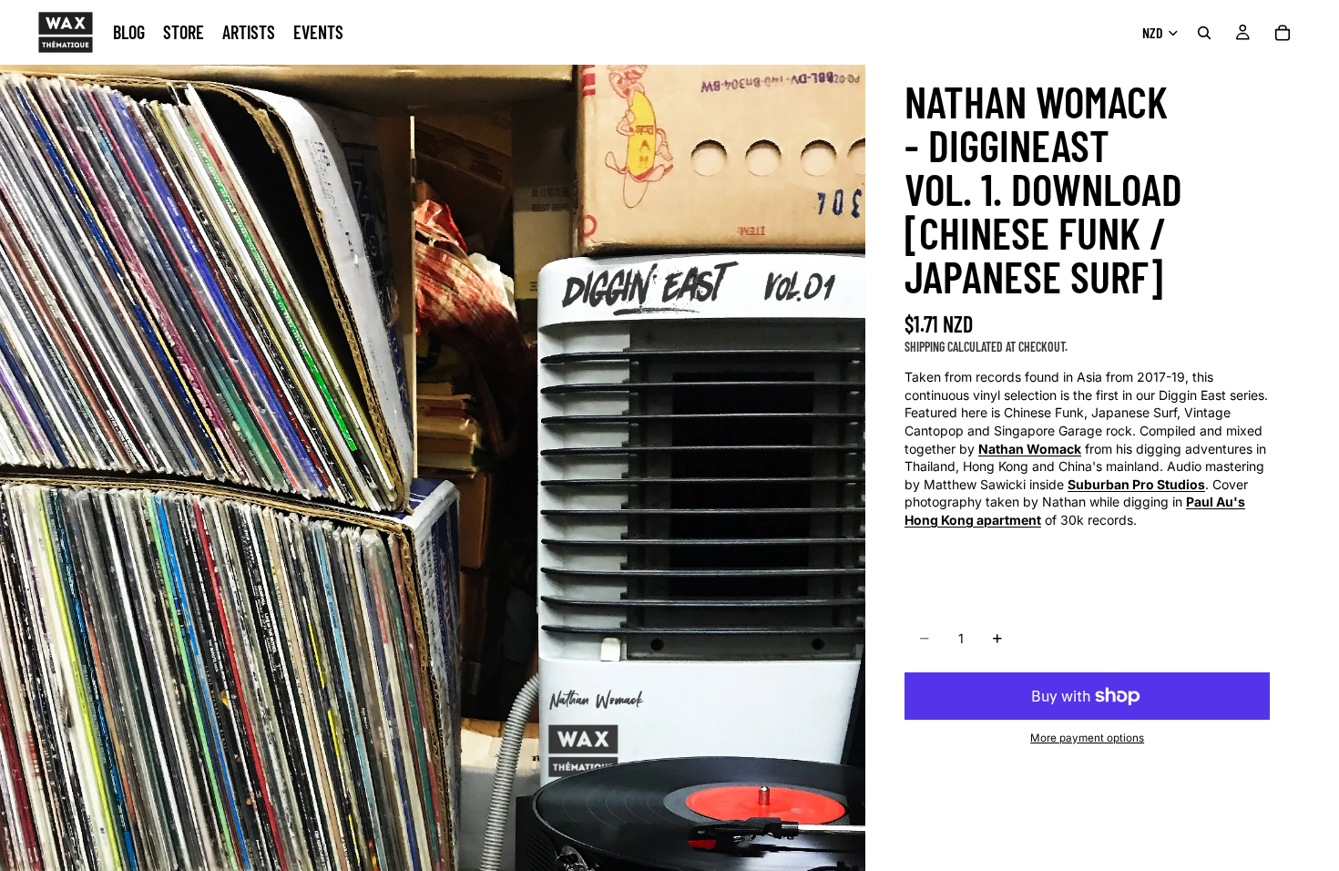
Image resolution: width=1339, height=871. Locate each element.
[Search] (1204, 33)
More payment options (1087, 738)
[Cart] (1282, 33)
